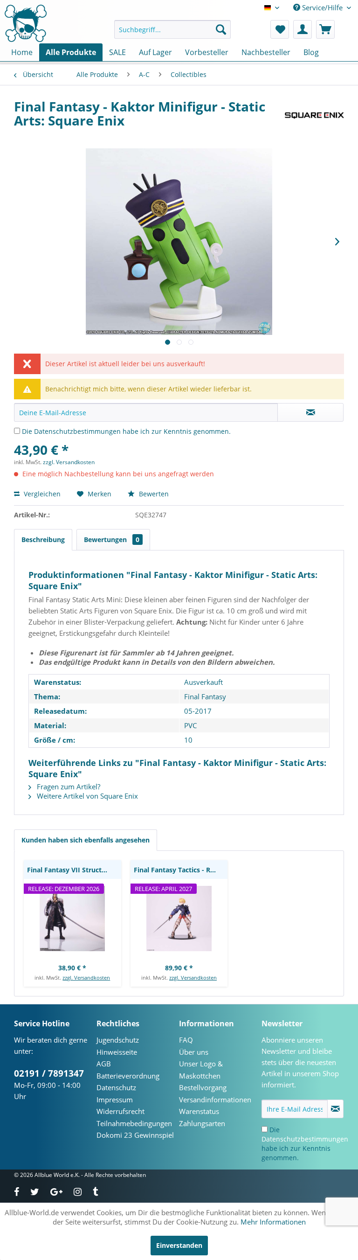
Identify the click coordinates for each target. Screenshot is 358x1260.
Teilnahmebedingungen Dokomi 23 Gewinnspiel (135, 1129)
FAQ (186, 1039)
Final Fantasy (205, 696)
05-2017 (198, 711)
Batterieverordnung (127, 1075)
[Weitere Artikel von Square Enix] (314, 115)
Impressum (114, 1099)
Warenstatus (199, 1111)
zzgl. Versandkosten (69, 462)
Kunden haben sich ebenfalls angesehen (85, 839)
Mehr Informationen (273, 1221)
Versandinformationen (215, 1099)
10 (188, 740)
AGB (103, 1063)
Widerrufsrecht (120, 1111)
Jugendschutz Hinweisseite (117, 1046)
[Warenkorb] (325, 29)
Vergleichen (41, 493)
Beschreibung (43, 539)
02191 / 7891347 (49, 1073)
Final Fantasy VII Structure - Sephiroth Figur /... (74, 869)
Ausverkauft (203, 682)
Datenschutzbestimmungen (77, 431)
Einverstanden (179, 1245)
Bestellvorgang (203, 1087)
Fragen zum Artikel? (67, 786)
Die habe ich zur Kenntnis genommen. (126, 431)
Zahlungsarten (202, 1123)
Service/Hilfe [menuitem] (322, 7)
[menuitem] (172, 29)
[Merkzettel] (279, 29)
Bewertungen (111, 539)
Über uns (193, 1052)
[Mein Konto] (302, 29)
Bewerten (153, 493)
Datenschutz (116, 1087)
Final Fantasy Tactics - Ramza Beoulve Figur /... (181, 869)
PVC (190, 725)
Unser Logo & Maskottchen (201, 1069)
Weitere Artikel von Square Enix (86, 796)
